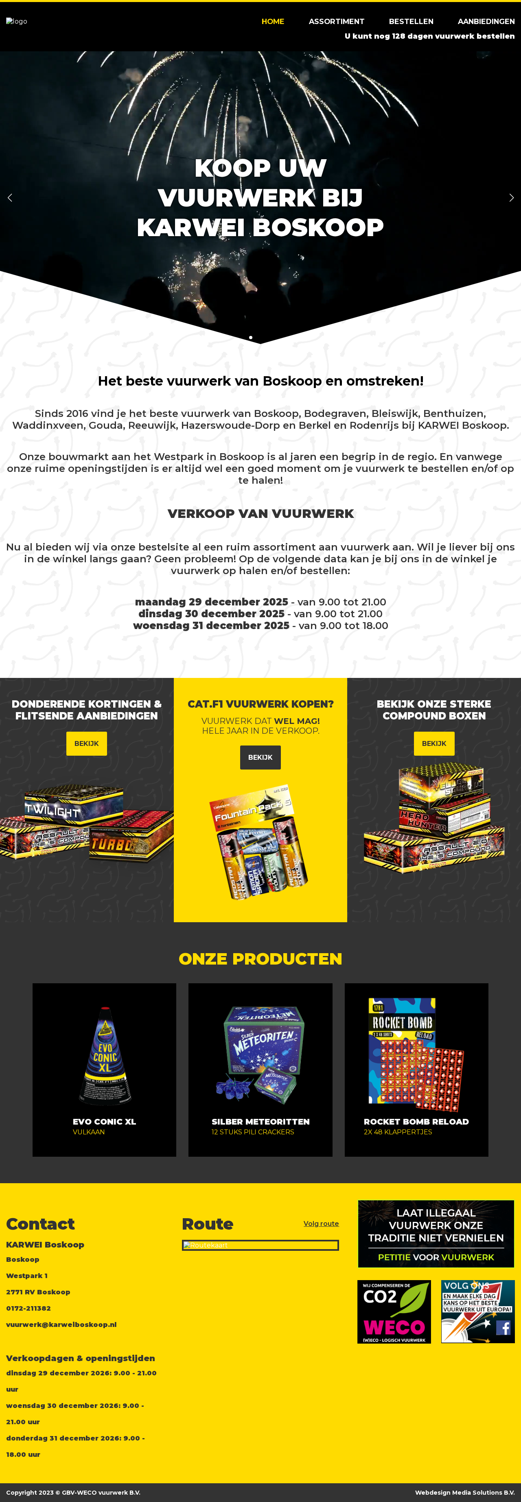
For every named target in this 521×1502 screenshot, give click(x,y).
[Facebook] (503, 1333)
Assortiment (337, 21)
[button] (9, 198)
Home (273, 21)
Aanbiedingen (486, 21)
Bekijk (86, 744)
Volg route (321, 1224)
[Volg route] (260, 1245)
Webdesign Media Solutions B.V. (465, 1492)
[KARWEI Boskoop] (16, 21)
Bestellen (411, 21)
